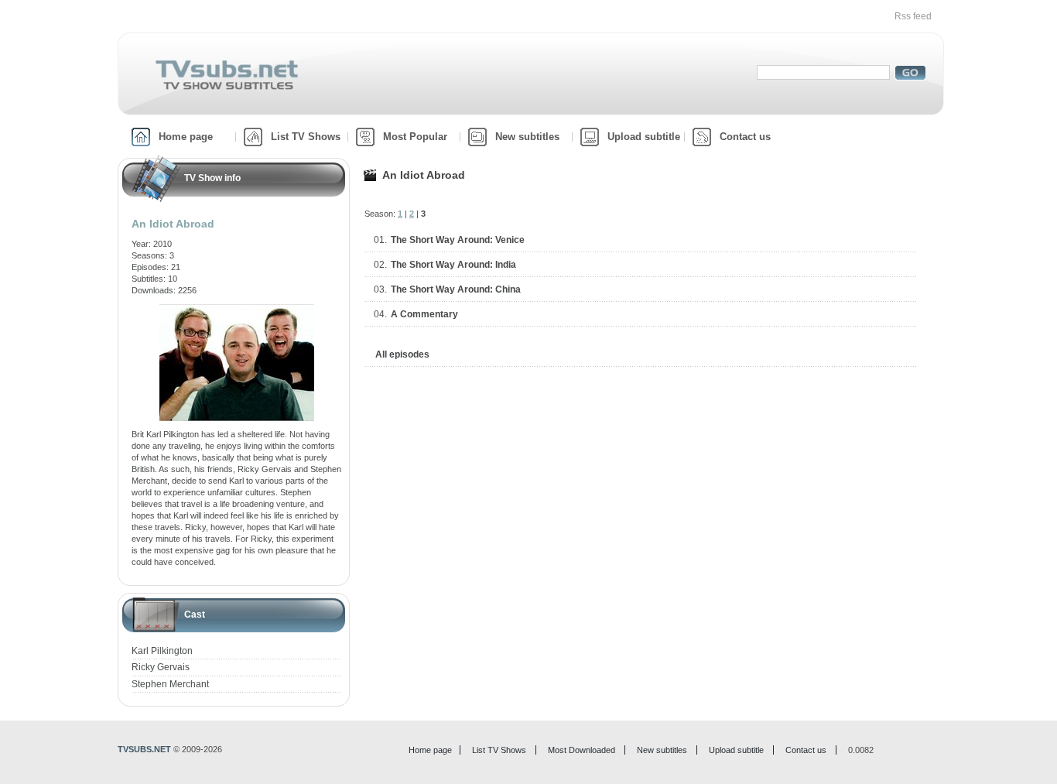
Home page (186, 136)
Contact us (745, 136)
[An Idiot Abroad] (236, 309)
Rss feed (913, 16)
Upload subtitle (643, 136)
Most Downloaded (581, 750)
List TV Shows (305, 136)
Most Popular (415, 136)
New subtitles (527, 136)
